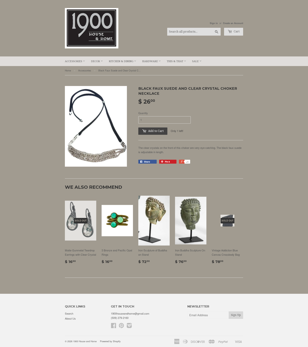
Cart (236, 31)
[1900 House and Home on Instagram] (129, 326)
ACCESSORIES (74, 61)
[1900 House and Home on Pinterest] (121, 326)
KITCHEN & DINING (121, 61)
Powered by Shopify (110, 341)
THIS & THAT (175, 61)
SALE (195, 61)
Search (69, 313)
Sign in (214, 23)
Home (68, 70)
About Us (70, 318)
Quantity (143, 113)
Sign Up (236, 315)
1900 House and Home (85, 341)
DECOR (96, 61)
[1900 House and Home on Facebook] (113, 326)
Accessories (84, 70)
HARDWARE (150, 61)
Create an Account (233, 23)
